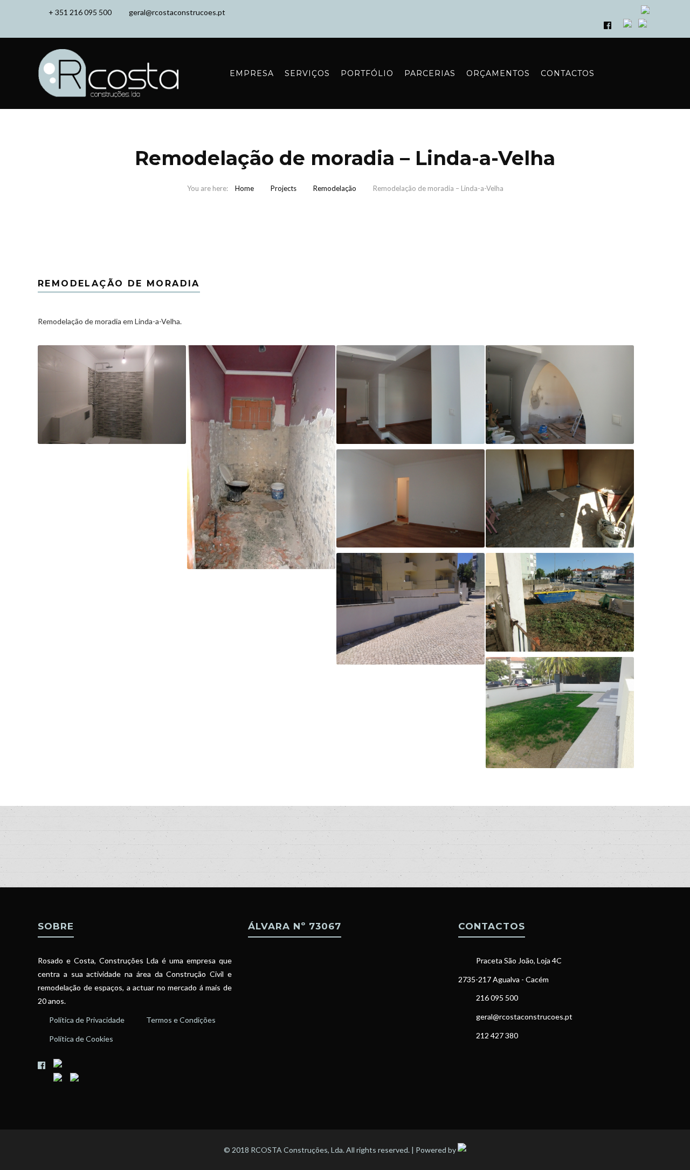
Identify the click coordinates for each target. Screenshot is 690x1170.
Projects (283, 188)
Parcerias (430, 73)
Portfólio (367, 73)
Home (244, 188)
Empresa (252, 73)
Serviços (307, 73)
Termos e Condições (181, 1019)
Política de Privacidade (87, 1019)
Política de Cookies (81, 1038)
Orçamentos (498, 73)
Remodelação (334, 188)
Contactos (568, 73)
